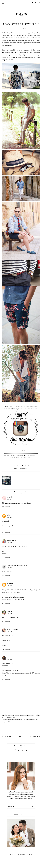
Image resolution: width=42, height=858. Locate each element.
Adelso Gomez (11, 540)
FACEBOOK (8, 455)
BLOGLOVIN (15, 458)
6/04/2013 (10, 499)
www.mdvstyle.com (22, 406)
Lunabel (9, 497)
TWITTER (19, 455)
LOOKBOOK (27, 458)
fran (8, 657)
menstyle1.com (32, 409)
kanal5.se (12, 406)
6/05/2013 (10, 613)
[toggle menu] (3, 3)
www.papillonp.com (20, 409)
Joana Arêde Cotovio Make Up (17, 566)
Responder (6, 507)
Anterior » (34, 737)
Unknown (10, 584)
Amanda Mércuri (12, 629)
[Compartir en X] (17, 465)
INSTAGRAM (31, 455)
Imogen (9, 611)
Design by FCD (27, 855)
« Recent (6, 737)
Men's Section (22, 468)
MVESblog (18, 855)
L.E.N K (9, 515)
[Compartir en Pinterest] (23, 465)
